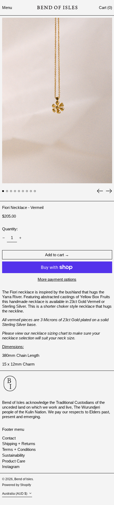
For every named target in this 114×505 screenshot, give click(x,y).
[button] (105, 7)
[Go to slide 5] (19, 191)
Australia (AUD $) (15, 494)
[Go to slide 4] (15, 191)
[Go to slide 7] (27, 191)
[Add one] (20, 237)
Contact (9, 438)
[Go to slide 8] (31, 191)
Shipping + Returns (18, 443)
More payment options (57, 279)
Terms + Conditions (19, 449)
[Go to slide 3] (11, 191)
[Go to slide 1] (3, 191)
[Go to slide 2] (7, 191)
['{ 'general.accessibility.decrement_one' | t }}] (3, 237)
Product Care (13, 461)
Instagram (11, 466)
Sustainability (13, 455)
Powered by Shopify (16, 485)
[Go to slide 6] (23, 191)
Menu (7, 7)
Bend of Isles (23, 479)
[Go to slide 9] (35, 191)
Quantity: (10, 229)
